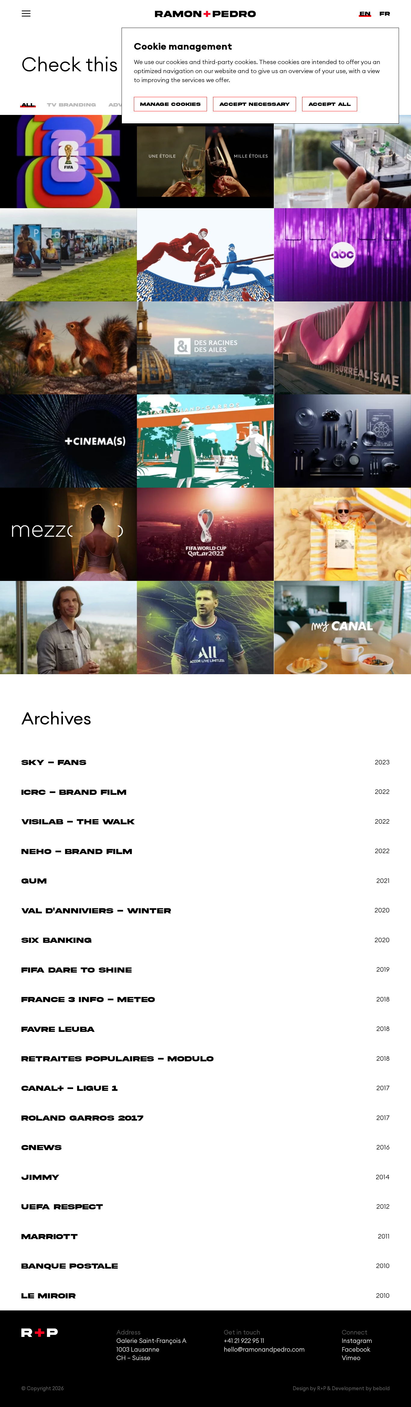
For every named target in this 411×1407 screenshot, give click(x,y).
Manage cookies (170, 104)
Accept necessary (254, 104)
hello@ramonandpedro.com (264, 1350)
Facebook (356, 1350)
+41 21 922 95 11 (244, 1341)
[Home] (205, 14)
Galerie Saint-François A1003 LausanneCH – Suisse (151, 1349)
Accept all (329, 104)
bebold (381, 1388)
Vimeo (351, 1358)
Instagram (357, 1341)
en (365, 14)
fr (385, 14)
